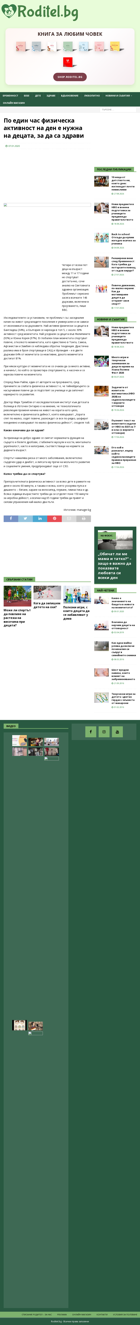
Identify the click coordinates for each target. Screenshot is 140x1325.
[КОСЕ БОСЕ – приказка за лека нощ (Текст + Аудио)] (19, 740)
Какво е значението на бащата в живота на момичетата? (123, 602)
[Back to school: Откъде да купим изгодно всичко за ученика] (101, 237)
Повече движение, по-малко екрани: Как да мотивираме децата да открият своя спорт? (123, 294)
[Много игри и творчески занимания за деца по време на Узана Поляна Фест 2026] (101, 361)
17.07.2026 (119, 307)
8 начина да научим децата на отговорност (123, 625)
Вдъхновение (69, 95)
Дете (38, 95)
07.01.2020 (14, 146)
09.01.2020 (119, 611)
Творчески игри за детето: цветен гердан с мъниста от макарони (123, 698)
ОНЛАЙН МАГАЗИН (14, 103)
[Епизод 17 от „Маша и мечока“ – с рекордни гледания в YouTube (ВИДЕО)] (35, 742)
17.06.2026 (119, 437)
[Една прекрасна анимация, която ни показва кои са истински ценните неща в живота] (51, 742)
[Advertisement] (31, 175)
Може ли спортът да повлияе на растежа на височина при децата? (17, 617)
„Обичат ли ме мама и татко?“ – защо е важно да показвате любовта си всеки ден (114, 565)
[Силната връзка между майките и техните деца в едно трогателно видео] (35, 752)
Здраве (50, 95)
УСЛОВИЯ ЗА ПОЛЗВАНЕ (125, 1314)
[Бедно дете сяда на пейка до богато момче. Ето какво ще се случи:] (51, 893)
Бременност (10, 95)
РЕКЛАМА (62, 1314)
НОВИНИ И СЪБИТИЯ (111, 319)
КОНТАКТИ (102, 1314)
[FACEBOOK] (90, 731)
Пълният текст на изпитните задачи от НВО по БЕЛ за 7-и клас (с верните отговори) (124, 426)
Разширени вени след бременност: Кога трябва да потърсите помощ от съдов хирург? (123, 264)
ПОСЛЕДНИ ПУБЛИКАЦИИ (114, 169)
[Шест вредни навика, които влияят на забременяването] (101, 672)
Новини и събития (118, 95)
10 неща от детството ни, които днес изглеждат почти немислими (123, 183)
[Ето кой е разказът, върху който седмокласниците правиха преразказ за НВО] (101, 450)
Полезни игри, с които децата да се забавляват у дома (76, 613)
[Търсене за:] (118, 109)
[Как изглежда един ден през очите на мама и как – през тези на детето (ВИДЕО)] (19, 751)
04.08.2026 (119, 247)
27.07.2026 (119, 274)
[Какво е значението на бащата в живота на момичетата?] (101, 600)
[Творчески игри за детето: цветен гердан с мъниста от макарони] (101, 697)
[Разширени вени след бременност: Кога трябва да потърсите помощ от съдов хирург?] (101, 262)
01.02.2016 (119, 707)
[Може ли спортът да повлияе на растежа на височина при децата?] (17, 596)
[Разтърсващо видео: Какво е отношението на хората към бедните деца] (51, 752)
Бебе (26, 95)
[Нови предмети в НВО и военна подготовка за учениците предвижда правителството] (101, 208)
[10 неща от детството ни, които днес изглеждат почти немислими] (101, 181)
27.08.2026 (119, 193)
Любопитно (92, 95)
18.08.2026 (119, 223)
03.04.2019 (119, 632)
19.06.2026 (119, 410)
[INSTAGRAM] (104, 731)
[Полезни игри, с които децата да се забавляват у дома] (77, 594)
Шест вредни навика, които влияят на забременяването (123, 674)
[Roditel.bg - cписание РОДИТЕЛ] (45, 19)
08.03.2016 (119, 659)
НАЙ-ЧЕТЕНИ (105, 590)
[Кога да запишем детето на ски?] (47, 593)
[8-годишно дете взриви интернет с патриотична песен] (35, 1026)
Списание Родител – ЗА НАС (37, 1314)
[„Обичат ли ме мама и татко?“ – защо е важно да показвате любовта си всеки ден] (115, 540)
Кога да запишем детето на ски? (47, 605)
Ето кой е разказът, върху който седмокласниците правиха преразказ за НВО (124, 455)
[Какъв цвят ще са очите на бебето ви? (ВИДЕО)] (19, 1025)
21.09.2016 (119, 683)
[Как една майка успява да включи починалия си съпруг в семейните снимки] (101, 646)
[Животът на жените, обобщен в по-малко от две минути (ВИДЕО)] (35, 1168)
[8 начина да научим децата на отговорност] (101, 625)
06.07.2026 (119, 376)
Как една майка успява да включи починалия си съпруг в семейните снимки (124, 649)
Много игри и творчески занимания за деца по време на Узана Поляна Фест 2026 (123, 365)
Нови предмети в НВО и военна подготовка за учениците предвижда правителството (123, 211)
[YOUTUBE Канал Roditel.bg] (117, 731)
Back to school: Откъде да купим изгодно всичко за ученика (124, 239)
